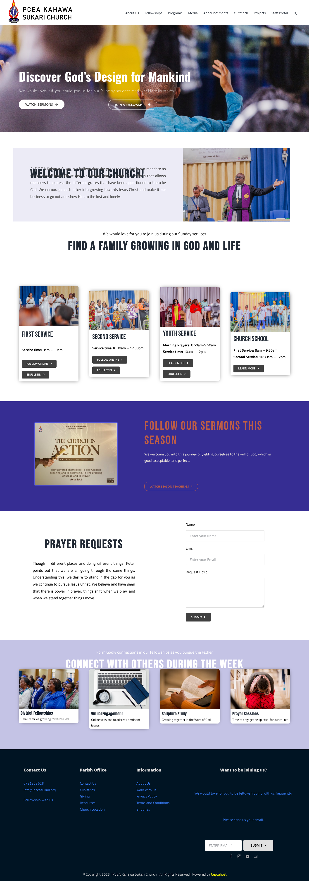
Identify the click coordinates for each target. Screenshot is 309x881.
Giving (85, 796)
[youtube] (247, 856)
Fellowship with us (38, 800)
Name (190, 524)
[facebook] (231, 856)
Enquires (143, 809)
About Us (143, 783)
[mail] (255, 856)
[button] (295, 12)
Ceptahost (219, 874)
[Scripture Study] (190, 671)
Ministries (87, 790)
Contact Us (88, 783)
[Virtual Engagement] (119, 671)
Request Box (196, 572)
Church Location (92, 809)
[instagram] (239, 856)
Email (190, 548)
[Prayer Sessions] (260, 671)
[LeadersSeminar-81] (48, 671)
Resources (87, 802)
